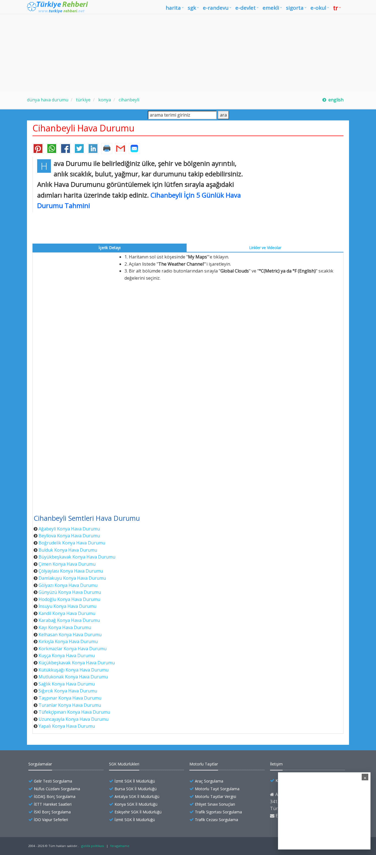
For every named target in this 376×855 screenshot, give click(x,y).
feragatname (119, 846)
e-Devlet (245, 7)
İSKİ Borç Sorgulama (52, 811)
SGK (192, 7)
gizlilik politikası (92, 846)
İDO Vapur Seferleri (51, 819)
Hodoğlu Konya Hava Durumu (69, 599)
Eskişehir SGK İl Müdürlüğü (138, 811)
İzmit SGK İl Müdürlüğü (135, 781)
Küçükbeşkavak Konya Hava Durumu (77, 663)
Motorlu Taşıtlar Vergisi (215, 796)
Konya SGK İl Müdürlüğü (136, 804)
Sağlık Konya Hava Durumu (67, 684)
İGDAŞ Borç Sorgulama (54, 796)
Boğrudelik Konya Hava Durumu (72, 543)
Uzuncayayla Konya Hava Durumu (73, 719)
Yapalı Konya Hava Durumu (67, 726)
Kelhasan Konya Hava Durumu (70, 635)
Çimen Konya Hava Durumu (67, 564)
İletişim (276, 764)
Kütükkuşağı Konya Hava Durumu (73, 670)
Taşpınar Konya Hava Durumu (70, 698)
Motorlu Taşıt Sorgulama (217, 788)
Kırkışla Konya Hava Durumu (68, 641)
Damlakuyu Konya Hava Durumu (72, 578)
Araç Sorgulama (209, 781)
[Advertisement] (188, 52)
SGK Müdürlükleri (124, 764)
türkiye (83, 100)
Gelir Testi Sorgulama (53, 781)
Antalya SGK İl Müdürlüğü (137, 796)
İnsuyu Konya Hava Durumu (67, 606)
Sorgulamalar (40, 764)
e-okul (318, 7)
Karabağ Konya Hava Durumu (69, 620)
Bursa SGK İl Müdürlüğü (136, 788)
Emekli (271, 7)
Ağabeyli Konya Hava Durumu (69, 529)
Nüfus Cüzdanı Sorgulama (57, 788)
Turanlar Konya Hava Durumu (70, 705)
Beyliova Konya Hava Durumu (69, 536)
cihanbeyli (128, 100)
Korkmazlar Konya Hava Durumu (73, 649)
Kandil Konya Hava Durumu (67, 613)
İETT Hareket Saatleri (53, 804)
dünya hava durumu (47, 100)
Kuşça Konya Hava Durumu (67, 655)
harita (173, 7)
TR (335, 8)
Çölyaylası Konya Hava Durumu (71, 571)
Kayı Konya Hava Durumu (65, 627)
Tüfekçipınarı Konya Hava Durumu (74, 712)
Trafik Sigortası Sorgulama (218, 811)
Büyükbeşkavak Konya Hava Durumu (77, 557)
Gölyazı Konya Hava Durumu (68, 585)
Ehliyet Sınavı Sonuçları (215, 804)
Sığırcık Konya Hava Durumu (68, 691)
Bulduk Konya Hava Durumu (68, 550)
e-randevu (215, 7)
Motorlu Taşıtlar (203, 764)
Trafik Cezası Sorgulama (216, 819)
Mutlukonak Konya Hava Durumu (73, 677)
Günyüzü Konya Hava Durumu (70, 592)
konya (104, 100)
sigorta (295, 7)
